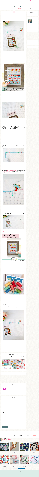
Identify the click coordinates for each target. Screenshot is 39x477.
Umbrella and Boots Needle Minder (11, 170)
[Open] (4, 446)
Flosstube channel (14, 303)
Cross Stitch (9, 349)
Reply (3, 392)
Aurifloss (19, 349)
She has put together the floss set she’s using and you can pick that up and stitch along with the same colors (13, 272)
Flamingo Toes (19, 7)
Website (3, 415)
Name (3, 409)
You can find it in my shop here (6, 171)
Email (3, 412)
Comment (3, 400)
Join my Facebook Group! (5, 356)
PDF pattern (4, 231)
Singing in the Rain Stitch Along (14, 350)
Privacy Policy (19, 471)
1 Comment (14, 15)
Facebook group (21, 306)
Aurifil (16, 349)
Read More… (31, 30)
